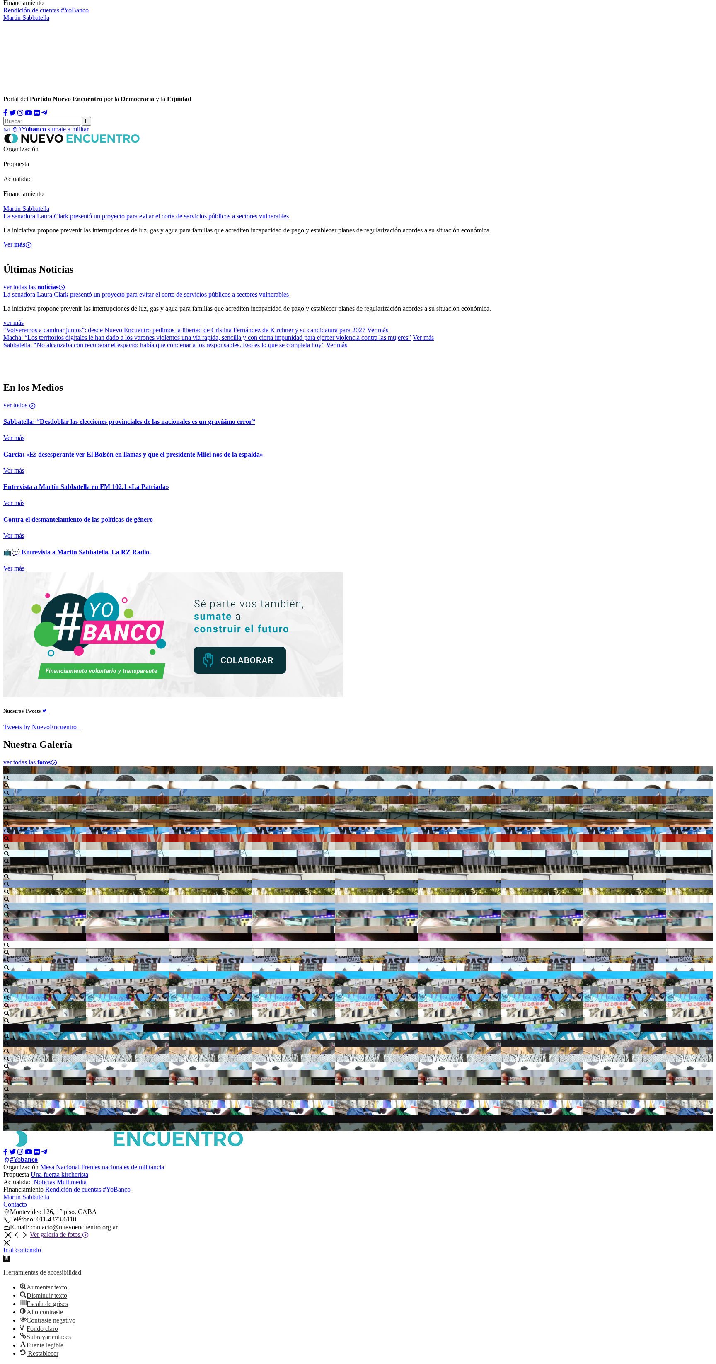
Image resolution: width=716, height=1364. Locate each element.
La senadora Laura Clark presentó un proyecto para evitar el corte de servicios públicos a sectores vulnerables (146, 294)
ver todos (16, 405)
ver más (13, 322)
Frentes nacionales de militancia (85, 156)
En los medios (45, 186)
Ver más (377, 330)
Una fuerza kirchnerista (33, 171)
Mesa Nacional (23, 156)
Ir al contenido (22, 1249)
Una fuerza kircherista (59, 1174)
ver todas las (30, 286)
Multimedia (108, 186)
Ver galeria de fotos (56, 1234)
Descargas (78, 186)
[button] (6, 1258)
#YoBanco (75, 10)
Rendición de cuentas (31, 10)
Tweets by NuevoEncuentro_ (41, 726)
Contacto (15, 1204)
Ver (14, 251)
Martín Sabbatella (26, 17)
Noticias (15, 186)
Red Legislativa (149, 156)
